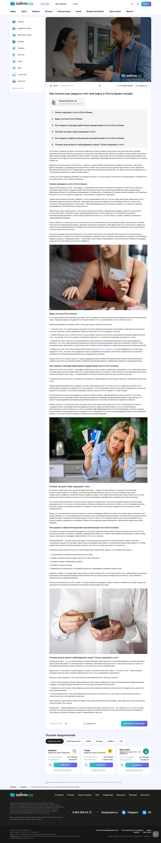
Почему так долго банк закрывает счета (75, 131)
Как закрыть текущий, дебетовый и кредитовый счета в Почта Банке (89, 125)
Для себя (45, 4)
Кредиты (36, 11)
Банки (78, 11)
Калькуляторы (64, 11)
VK (149, 812)
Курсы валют (115, 11)
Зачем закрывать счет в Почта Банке (73, 112)
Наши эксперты (85, 795)
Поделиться (142, 86)
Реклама (133, 795)
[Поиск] (132, 4)
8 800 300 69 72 (82, 812)
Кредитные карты (55, 741)
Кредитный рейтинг (95, 11)
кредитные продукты (104, 349)
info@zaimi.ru (109, 812)
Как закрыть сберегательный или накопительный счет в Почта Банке (89, 138)
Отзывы (70, 795)
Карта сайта (147, 832)
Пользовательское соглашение (132, 830)
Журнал (129, 11)
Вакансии (121, 795)
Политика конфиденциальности (107, 830)
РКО (121, 741)
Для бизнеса (61, 4)
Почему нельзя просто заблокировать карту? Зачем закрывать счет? (90, 144)
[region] (27, 51)
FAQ (97, 795)
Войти (146, 4)
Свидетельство (15, 836)
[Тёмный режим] (138, 4)
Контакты (145, 795)
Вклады (48, 11)
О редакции (108, 795)
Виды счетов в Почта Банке (68, 119)
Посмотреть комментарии (134, 723)
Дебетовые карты (74, 741)
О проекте (59, 795)
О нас (75, 4)
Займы (13, 11)
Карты (24, 11)
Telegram (132, 812)
